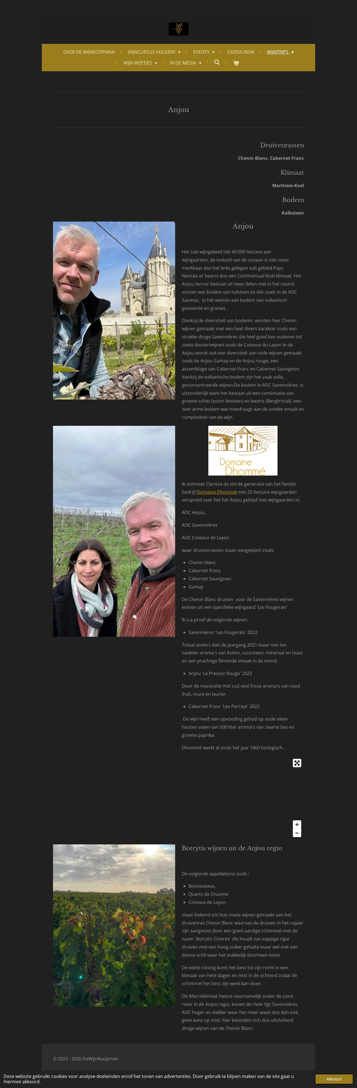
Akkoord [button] (334, 1079)
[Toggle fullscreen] (297, 763)
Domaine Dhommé (217, 492)
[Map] (178, 798)
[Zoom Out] (297, 833)
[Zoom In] (297, 824)
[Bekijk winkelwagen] (236, 63)
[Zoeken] (217, 62)
